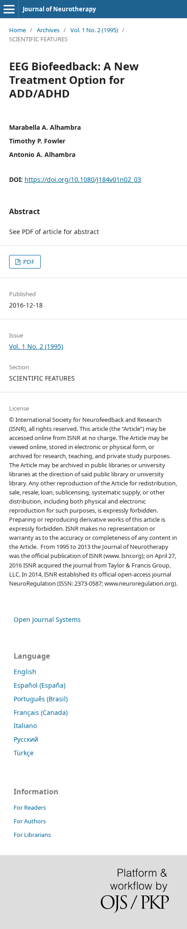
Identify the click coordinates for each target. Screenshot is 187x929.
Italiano (25, 725)
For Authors (30, 821)
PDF (28, 262)
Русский (26, 739)
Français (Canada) (41, 712)
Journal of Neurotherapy (59, 9)
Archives (48, 30)
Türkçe (24, 752)
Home (17, 30)
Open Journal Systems (47, 619)
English (25, 671)
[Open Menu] (9, 9)
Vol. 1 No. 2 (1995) (94, 30)
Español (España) (39, 685)
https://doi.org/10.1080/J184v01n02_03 (83, 179)
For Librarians (32, 835)
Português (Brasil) (41, 698)
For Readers (30, 807)
